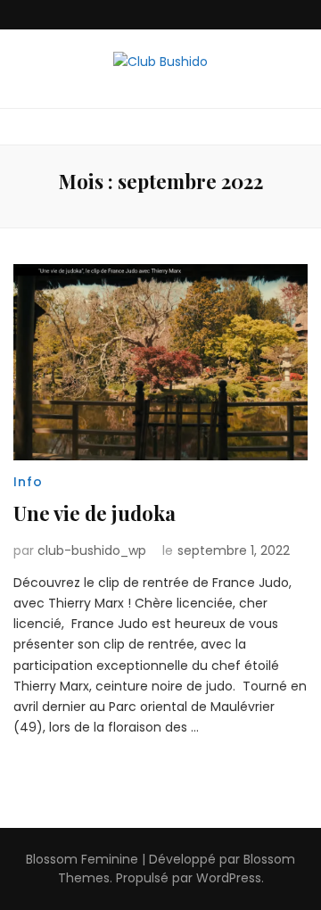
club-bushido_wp (91, 550)
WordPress (228, 878)
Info (28, 482)
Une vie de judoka (94, 513)
